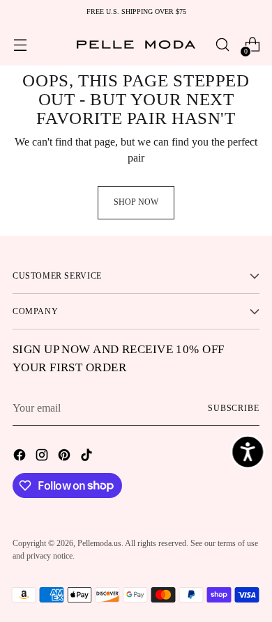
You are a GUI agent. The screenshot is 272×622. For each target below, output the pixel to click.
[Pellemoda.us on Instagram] (43, 457)
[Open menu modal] (20, 45)
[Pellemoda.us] (136, 44)
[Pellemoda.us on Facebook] (21, 457)
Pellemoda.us (99, 543)
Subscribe (233, 408)
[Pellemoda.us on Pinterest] (65, 457)
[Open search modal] (222, 45)
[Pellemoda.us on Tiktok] (88, 457)
